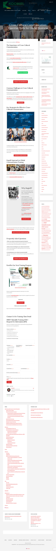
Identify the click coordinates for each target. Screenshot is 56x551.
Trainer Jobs (8, 488)
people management (26, 205)
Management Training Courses (11, 411)
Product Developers (44, 239)
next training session (14, 295)
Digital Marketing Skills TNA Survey (37, 417)
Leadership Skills (43, 231)
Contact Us (8, 497)
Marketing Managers (45, 236)
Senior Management (47, 248)
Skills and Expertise (44, 185)
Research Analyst (47, 245)
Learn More (20, 102)
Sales (42, 179)
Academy (43, 113)
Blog (19, 17)
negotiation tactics (19, 96)
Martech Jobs (8, 485)
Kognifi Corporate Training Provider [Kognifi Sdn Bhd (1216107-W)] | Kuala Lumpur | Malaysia (31, 544)
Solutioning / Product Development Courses (12, 336)
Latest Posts (11, 386)
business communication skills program (19, 62)
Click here (28, 308)
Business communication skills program (45, 207)
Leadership (8, 454)
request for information (20, 81)
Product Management (45, 173)
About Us (6, 451)
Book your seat (20, 302)
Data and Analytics (44, 129)
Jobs (5, 481)
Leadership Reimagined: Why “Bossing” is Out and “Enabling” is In (46, 96)
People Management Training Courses (12, 333)
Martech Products (9, 444)
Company (7, 453)
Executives (48, 220)
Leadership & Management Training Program (14, 423)
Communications (22, 31)
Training (43, 187)
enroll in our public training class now (20, 232)
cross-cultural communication (15, 58)
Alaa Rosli (12, 388)
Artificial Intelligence (44, 117)
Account (6, 505)
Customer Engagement (11, 442)
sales (23, 203)
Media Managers (48, 238)
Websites (43, 189)
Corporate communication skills (46, 216)
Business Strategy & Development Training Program (16, 413)
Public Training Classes (10, 410)
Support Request (9, 501)
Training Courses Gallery (10, 474)
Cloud (42, 123)
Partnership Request (9, 500)
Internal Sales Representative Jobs (11, 484)
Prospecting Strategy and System (11, 445)
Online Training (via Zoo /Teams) (10, 353)
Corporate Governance (45, 127)
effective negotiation (10, 229)
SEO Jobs (7, 482)
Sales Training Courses (10, 330)
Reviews (7, 477)
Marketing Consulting (11, 439)
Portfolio (7, 478)
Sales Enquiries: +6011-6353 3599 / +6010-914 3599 (13, 516)
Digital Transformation (45, 136)
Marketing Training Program (11, 421)
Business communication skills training (45, 208)
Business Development (14, 31)
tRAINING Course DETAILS (21, 155)
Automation (43, 119)
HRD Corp (28, 31)
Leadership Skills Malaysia (46, 232)
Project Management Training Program (13, 420)
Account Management (45, 115)
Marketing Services (9, 438)
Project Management (44, 175)
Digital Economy (44, 131)
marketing (26, 203)
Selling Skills (43, 181)
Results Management (44, 177)
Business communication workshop (45, 209)
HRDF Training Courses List (11, 432)
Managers (45, 235)
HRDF (31, 31)
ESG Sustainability (44, 138)
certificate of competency (26, 207)
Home (18, 17)
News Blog (6, 490)
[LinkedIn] (33, 388)
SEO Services (9, 441)
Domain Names (9, 447)
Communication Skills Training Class (15, 176)
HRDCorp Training (44, 144)
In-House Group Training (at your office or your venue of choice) (10, 348)
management (30, 203)
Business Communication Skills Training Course (20, 287)
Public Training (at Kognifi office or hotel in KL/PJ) (10, 350)
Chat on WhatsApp (23, 72)
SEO (42, 183)
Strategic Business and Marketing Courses (12, 332)
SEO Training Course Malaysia (12, 431)
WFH (42, 191)
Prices (6, 449)
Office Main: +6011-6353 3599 (35, 523)
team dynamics (9, 98)
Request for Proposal (9, 498)
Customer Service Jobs (10, 486)
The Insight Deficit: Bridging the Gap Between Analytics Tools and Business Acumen (46, 100)
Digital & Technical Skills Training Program (14, 414)
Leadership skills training (44, 233)
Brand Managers (47, 206)
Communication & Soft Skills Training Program (14, 424)
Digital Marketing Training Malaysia (12, 429)
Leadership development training (47, 230)
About (8, 386)
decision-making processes (27, 96)
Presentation (43, 171)
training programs (12, 172)
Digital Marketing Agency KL (11, 428)
